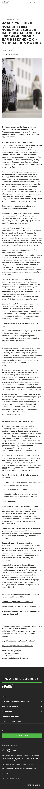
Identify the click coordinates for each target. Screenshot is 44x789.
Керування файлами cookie (10, 778)
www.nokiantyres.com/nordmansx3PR (17, 602)
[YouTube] (14, 750)
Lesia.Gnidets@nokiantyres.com (15, 658)
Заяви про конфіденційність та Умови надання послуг (19, 768)
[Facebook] (3, 750)
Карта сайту (5, 773)
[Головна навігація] (39, 2)
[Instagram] (8, 750)
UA (30, 2)
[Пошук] (35, 2)
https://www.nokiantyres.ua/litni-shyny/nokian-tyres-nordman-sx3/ (21, 613)
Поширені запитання (10, 716)
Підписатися (21, 735)
